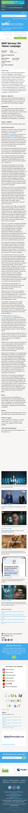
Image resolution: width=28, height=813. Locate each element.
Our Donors (14, 782)
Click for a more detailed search (19, 18)
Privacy (12, 809)
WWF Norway (16, 101)
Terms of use (17, 809)
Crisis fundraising (17, 633)
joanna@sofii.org (18, 798)
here (9, 432)
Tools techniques (7, 34)
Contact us (22, 782)
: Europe (8, 727)
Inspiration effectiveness (20, 32)
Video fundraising (7, 633)
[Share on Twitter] (2, 640)
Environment (6, 635)
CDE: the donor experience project (20, 35)
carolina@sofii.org (14, 796)
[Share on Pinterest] (8, 640)
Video (11, 635)
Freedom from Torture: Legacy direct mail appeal (12, 614)
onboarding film (13, 134)
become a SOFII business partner (16, 7)
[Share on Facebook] (5, 640)
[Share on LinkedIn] (11, 640)
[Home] (14, 23)
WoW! (7, 38)
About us (5, 780)
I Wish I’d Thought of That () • (11, 726)
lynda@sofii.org (14, 793)
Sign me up (23, 12)
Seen (14, 116)
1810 (16, 810)
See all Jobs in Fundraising (8, 744)
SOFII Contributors (14, 780)
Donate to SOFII (20, 38)
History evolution (7, 32)
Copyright (22, 809)
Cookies (8, 809)
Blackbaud (3, 6)
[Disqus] (14, 452)
